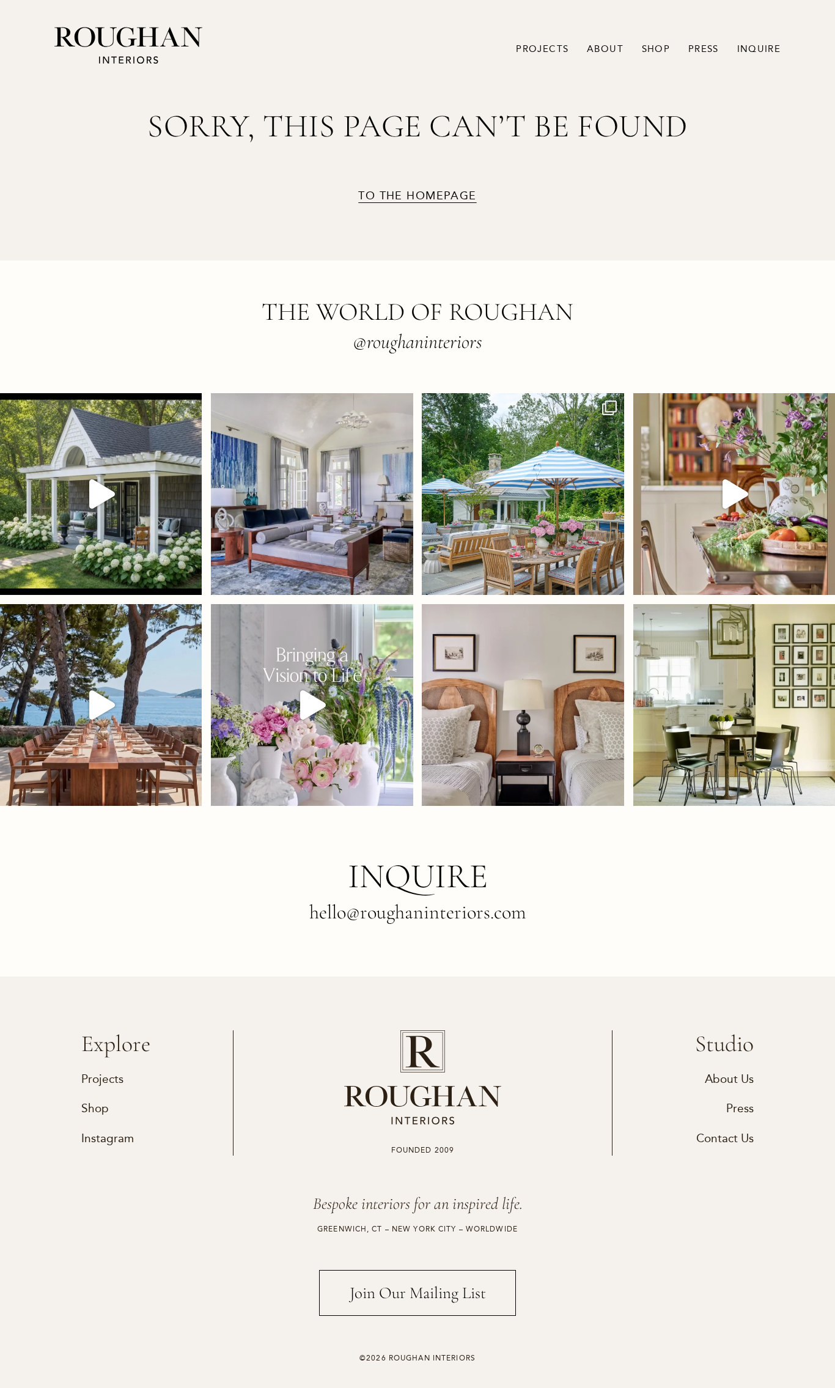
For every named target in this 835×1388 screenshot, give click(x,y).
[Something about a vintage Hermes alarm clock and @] (522, 705)
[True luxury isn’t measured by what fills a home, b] (101, 705)
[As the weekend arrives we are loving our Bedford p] (101, 494)
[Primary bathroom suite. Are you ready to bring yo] (312, 705)
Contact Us (725, 1138)
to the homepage (417, 196)
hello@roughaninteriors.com (417, 912)
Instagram (107, 1138)
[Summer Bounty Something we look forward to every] (734, 494)
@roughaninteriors (417, 341)
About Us (729, 1079)
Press (703, 48)
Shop (656, 48)
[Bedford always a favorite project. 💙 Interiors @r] (312, 494)
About (605, 48)
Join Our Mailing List (418, 1293)
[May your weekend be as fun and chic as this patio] (522, 494)
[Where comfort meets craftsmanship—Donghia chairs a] (734, 705)
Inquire (759, 48)
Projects (542, 48)
